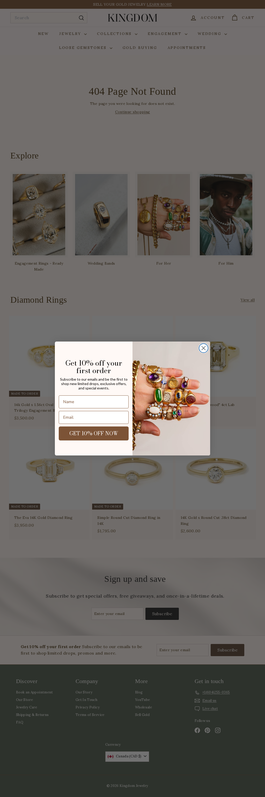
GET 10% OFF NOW (93, 433)
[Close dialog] (203, 348)
